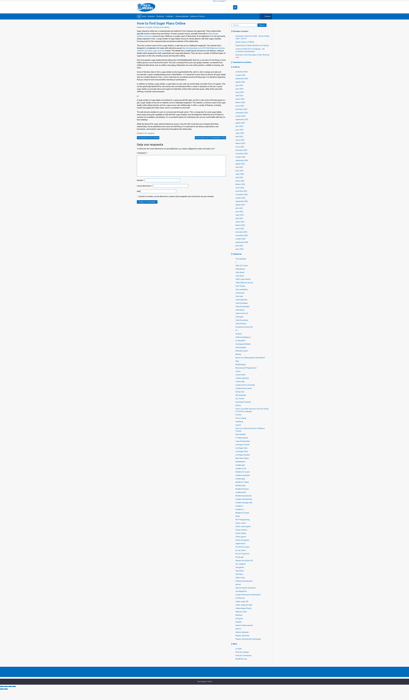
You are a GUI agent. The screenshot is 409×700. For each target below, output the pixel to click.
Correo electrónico (145, 186)
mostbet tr (239, 506)
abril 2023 (239, 136)
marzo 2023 (239, 140)
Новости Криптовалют (244, 625)
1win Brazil (239, 276)
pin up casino (240, 550)
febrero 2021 (240, 225)
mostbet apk (240, 465)
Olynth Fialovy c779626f (244, 42)
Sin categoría (149, 133)
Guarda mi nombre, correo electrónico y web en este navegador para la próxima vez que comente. (176, 196)
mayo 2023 (239, 133)
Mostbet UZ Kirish (242, 513)
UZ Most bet (240, 598)
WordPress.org (241, 659)
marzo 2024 (239, 99)
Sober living (240, 578)
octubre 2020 (240, 239)
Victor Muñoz (165, 27)
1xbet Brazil (239, 310)
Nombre (140, 180)
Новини (238, 622)
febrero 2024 (240, 102)
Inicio (144, 16)
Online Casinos (241, 530)
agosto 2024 (240, 82)
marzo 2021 (239, 222)
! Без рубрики (240, 259)
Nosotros (151, 16)
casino (238, 371)
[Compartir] (6, 686)
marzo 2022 (239, 181)
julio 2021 (239, 208)
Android (238, 334)
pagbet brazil (240, 543)
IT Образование (241, 438)
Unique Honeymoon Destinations (248, 595)
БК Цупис (239, 618)
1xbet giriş (239, 317)
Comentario (142, 153)
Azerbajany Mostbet (243, 344)
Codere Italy (240, 381)
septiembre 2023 (241, 119)
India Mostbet (240, 434)
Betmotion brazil (241, 351)
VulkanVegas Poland (243, 608)
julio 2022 (239, 167)
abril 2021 (239, 218)
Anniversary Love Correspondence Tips (210, 138)
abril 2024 (239, 96)
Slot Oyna (239, 574)
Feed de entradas (242, 652)
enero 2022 (239, 188)
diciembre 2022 (241, 150)
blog (237, 361)
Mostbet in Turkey (242, 482)
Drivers (238, 405)
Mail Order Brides (242, 458)
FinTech (238, 415)
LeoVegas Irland (241, 451)
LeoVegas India (241, 448)
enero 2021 (239, 229)
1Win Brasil (239, 272)
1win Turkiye (240, 286)
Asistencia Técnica (197, 16)
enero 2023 (239, 147)
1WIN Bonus (240, 269)
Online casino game (243, 526)
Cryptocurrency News (243, 388)
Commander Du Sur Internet (148, 138)
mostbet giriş (240, 479)
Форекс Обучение (242, 635)
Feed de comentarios (243, 655)
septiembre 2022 (241, 160)
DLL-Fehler (239, 398)
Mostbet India (240, 485)
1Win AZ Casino (241, 266)
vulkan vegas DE (241, 601)
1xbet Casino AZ (241, 313)
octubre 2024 (240, 75)
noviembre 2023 (241, 113)
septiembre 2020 (241, 242)
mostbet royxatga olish (243, 503)
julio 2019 (239, 246)
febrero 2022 (240, 184)
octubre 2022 (240, 157)
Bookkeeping (240, 364)
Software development (243, 581)
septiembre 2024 (241, 78)
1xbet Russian (240, 323)
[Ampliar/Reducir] (14, 686)
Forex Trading (240, 418)
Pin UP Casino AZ (242, 554)
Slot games (239, 567)
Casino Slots (240, 375)
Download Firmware (243, 402)
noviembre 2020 (241, 235)
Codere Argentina (242, 378)
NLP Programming (242, 520)
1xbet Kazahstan (241, 320)
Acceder (238, 649)
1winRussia (239, 293)
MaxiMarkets (240, 462)
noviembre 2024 (241, 72)
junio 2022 (239, 171)
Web (138, 191)
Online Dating (240, 533)
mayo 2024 (239, 92)
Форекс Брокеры (242, 632)
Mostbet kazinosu (242, 489)
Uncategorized (241, 591)
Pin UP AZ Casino (242, 547)
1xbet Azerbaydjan (242, 306)
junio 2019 (239, 249)
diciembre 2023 (241, 109)
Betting (238, 354)
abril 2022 (239, 177)
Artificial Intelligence (243, 337)
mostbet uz (239, 509)
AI (236, 330)
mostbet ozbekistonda (243, 499)
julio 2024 (239, 85)
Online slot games (242, 540)
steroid (238, 584)
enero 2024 (239, 106)
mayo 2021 (239, 215)
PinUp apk (239, 557)
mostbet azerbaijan (242, 475)
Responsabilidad (182, 16)
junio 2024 (239, 89)
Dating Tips (239, 392)
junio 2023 (239, 130)
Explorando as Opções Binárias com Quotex (252, 45)
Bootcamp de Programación (246, 368)
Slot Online (239, 571)
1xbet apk (239, 296)
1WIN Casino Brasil (242, 279)
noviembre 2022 (241, 154)
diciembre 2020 (241, 232)
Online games (240, 537)
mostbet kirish (240, 492)
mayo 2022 (239, 174)
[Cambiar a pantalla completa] (10, 686)
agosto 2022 (240, 164)
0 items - (268, 16)
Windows (239, 615)
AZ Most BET (240, 341)
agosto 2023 (240, 123)
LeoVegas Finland (242, 445)
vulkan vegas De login (243, 605)
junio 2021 (239, 211)
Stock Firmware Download (245, 588)
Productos (160, 16)
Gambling (239, 422)
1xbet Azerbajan (241, 303)
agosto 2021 (240, 205)
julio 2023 (239, 126)
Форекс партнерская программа (248, 639)
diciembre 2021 (241, 191)
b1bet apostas (240, 347)
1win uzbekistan (241, 289)
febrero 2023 (240, 143)
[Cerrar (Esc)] (2, 686)
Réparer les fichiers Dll (244, 560)
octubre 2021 (240, 198)
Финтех (238, 629)
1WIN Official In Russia (244, 283)
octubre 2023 (240, 116)
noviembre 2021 (241, 194)
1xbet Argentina (241, 300)
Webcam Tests (241, 612)
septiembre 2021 (241, 201)
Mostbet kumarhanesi (243, 496)
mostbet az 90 (240, 468)
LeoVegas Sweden (242, 455)
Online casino (240, 523)
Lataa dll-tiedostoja (242, 441)
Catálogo (169, 16)
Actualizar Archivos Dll (244, 327)
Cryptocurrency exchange (245, 385)
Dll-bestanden (240, 395)
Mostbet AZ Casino (242, 472)
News (237, 516)
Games (238, 425)
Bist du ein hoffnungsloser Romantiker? (250, 358)
